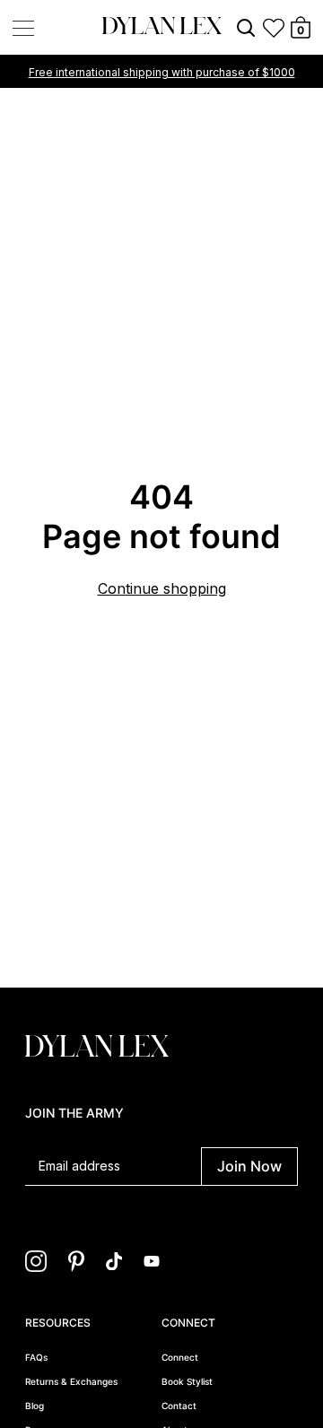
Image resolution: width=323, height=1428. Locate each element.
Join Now (249, 1166)
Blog (34, 1405)
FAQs (36, 1357)
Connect (180, 1357)
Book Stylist (187, 1381)
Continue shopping (162, 588)
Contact (179, 1405)
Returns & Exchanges (71, 1381)
